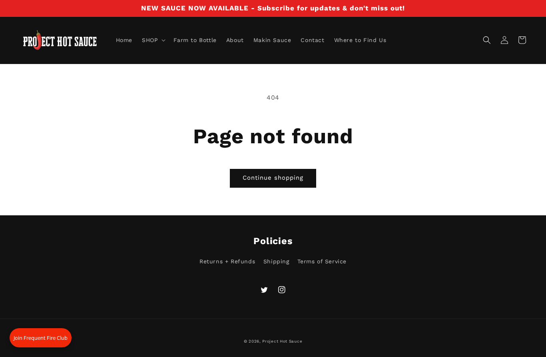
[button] (153, 40)
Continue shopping (273, 177)
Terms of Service (322, 261)
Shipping (276, 261)
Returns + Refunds (227, 261)
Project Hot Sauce (282, 341)
